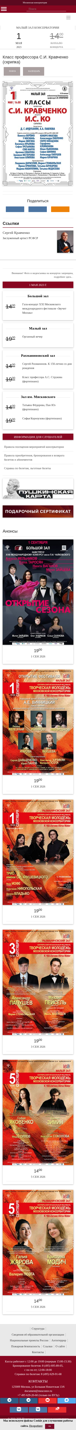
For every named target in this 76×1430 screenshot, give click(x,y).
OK (49, 1426)
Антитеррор (58, 1340)
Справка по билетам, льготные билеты (27, 468)
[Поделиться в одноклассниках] (60, 209)
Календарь (34, 71)
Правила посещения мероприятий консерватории (34, 446)
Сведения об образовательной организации (38, 1334)
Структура (38, 1328)
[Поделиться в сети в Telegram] (37, 209)
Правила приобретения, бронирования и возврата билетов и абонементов (34, 457)
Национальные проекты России (29, 1340)
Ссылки (47, 1346)
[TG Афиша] (28, 1400)
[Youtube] (47, 1400)
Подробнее (36, 1425)
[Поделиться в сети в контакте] (15, 209)
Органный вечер (32, 336)
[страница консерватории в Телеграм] (9, 1400)
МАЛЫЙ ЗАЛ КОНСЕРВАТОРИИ (37, 27)
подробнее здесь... (63, 277)
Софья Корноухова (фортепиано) (42, 418)
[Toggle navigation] (68, 17)
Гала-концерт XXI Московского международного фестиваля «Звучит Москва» (44, 308)
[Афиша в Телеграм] (57, 1410)
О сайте (60, 1346)
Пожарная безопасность (25, 1346)
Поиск (12, 71)
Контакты (38, 1352)
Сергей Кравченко (16, 233)
